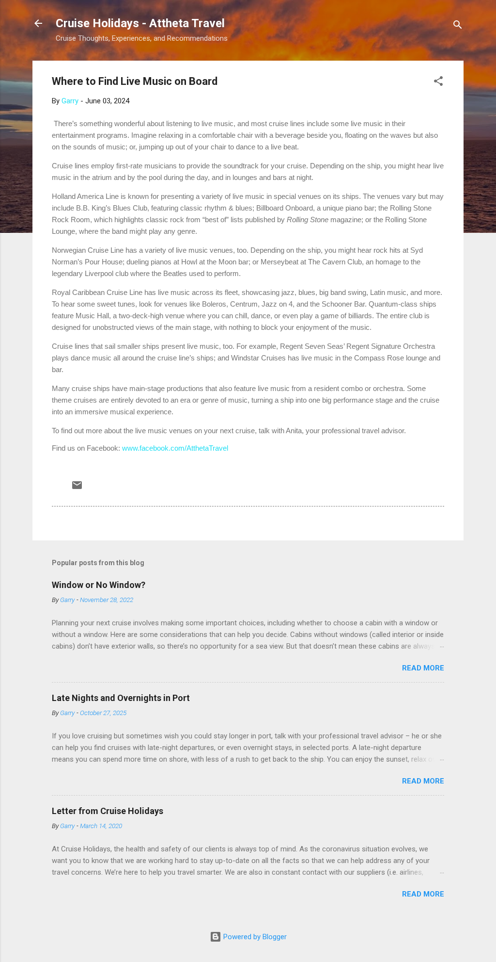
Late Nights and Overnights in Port (121, 698)
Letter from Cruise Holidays (107, 811)
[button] (438, 82)
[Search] (458, 26)
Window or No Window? (98, 585)
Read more (423, 668)
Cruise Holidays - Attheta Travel (140, 23)
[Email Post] (77, 488)
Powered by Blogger (254, 936)
